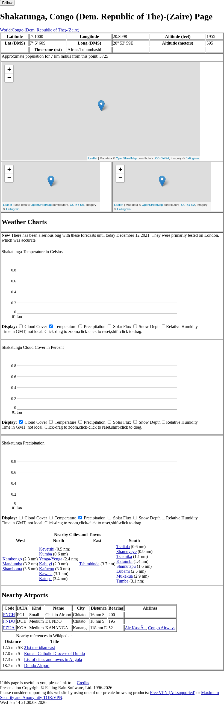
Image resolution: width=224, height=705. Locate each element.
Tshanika (124, 556)
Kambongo (12, 559)
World (5, 30)
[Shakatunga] (101, 105)
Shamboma (12, 568)
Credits (83, 682)
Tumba (122, 581)
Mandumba (12, 563)
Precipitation (94, 326)
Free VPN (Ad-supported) (172, 692)
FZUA (9, 627)
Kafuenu (46, 568)
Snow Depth (150, 326)
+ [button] (9, 69)
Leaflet (92, 158)
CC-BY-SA (162, 158)
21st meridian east (39, 647)
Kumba (45, 554)
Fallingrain (192, 158)
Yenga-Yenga (50, 559)
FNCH (9, 614)
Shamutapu (126, 566)
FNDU (9, 621)
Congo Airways (161, 627)
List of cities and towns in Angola (53, 659)
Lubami (123, 571)
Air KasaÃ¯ (135, 627)
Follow (7, 3)
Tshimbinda (89, 563)
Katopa (45, 578)
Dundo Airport (36, 665)
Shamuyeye (126, 551)
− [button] (9, 77)
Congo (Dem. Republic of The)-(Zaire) (45, 30)
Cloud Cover (36, 326)
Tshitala (123, 546)
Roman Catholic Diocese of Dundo (54, 653)
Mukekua (124, 576)
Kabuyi (45, 563)
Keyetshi (46, 549)
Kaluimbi (124, 561)
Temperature (65, 326)
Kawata (45, 573)
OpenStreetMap (126, 158)
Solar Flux (122, 326)
